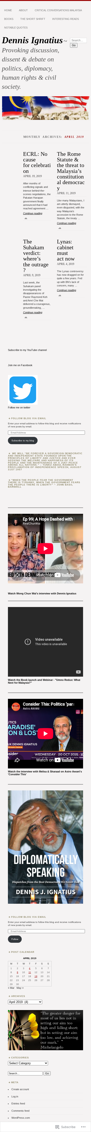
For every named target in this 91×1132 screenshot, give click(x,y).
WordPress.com (20, 1117)
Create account (20, 1089)
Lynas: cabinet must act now (66, 250)
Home (8, 10)
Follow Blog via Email (28, 418)
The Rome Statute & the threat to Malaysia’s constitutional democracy (71, 171)
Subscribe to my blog (22, 440)
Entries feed (18, 1103)
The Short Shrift (32, 19)
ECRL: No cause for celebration (37, 162)
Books (8, 19)
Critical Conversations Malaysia (58, 10)
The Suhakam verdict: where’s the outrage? (36, 255)
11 (29, 972)
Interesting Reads (65, 19)
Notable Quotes (16, 27)
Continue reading (32, 215)
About (23, 10)
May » (20, 987)
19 (36, 976)
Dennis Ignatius (32, 40)
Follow (14, 939)
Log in (14, 1096)
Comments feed (20, 1110)
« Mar (11, 987)
